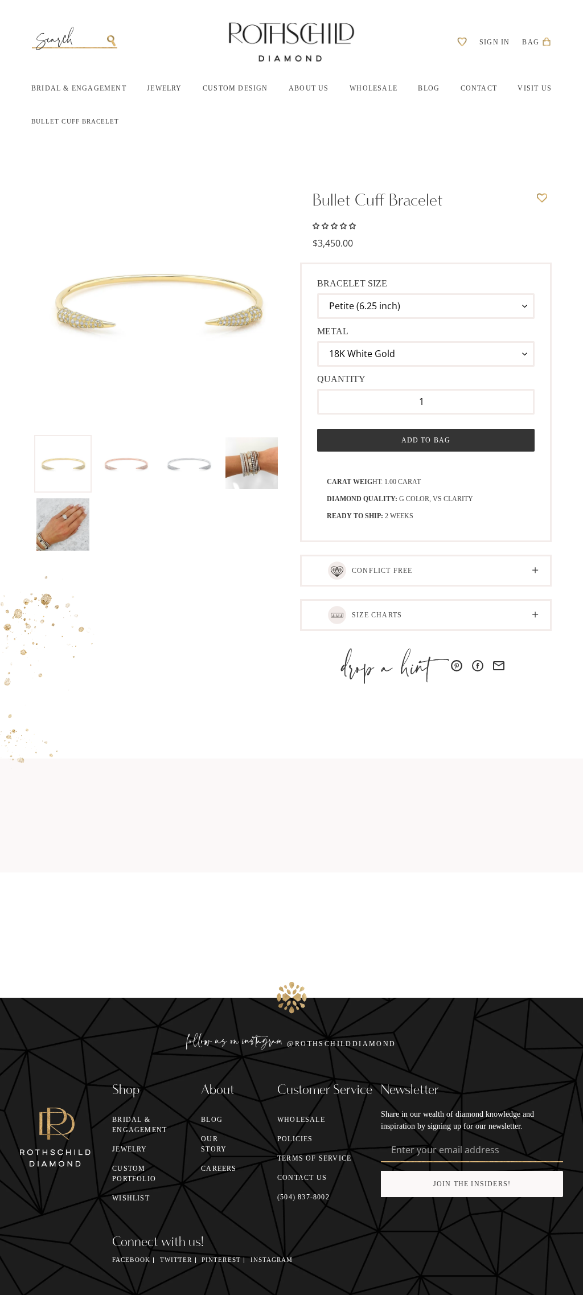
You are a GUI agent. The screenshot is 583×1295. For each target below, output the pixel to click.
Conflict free (382, 571)
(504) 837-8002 (303, 1197)
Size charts (377, 615)
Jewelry (129, 1149)
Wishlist (131, 1198)
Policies (295, 1139)
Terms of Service (314, 1158)
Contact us (302, 1178)
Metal (332, 331)
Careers (218, 1169)
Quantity (341, 379)
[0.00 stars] (334, 225)
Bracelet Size (352, 283)
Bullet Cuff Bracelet (75, 121)
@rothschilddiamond (341, 1044)
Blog (212, 1120)
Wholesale (301, 1120)
